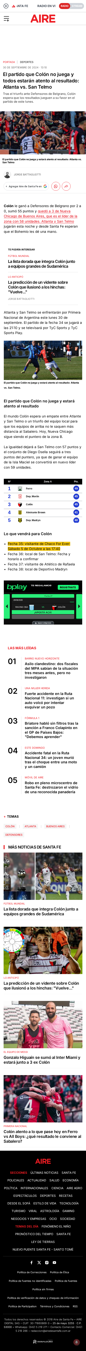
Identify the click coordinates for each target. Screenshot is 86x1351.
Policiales (15, 1180)
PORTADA (9, 62)
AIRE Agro (74, 1188)
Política (10, 1188)
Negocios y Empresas (28, 1219)
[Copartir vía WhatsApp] (55, 186)
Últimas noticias (44, 1173)
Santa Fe (69, 1173)
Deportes (26, 62)
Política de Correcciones (32, 1272)
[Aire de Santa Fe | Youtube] (54, 1263)
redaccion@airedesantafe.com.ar (51, 1330)
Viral (33, 1211)
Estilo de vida (44, 1203)
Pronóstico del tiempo (34, 1234)
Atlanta (30, 826)
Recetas (66, 1196)
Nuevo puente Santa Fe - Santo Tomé (43, 1249)
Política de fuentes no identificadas (30, 1280)
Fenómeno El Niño (56, 1226)
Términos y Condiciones (54, 1306)
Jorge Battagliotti (27, 174)
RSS (75, 1306)
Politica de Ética (59, 1272)
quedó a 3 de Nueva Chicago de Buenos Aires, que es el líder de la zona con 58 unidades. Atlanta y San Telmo (40, 216)
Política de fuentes (66, 1280)
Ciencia (57, 1188)
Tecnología (69, 1203)
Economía (71, 1180)
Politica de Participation (22, 1306)
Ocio (53, 1219)
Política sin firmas (43, 1289)
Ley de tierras (43, 1242)
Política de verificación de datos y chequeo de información (43, 1297)
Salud (54, 1180)
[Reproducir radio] (6, 6)
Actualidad (36, 1180)
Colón (10, 826)
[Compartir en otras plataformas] (66, 186)
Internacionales (34, 1188)
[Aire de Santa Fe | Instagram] (47, 1263)
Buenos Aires (55, 826)
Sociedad (67, 1219)
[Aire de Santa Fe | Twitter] (39, 1263)
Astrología (49, 1211)
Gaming (68, 1211)
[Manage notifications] (76, 1342)
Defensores (13, 834)
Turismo (18, 1211)
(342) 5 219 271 (38, 1327)
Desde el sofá (18, 1203)
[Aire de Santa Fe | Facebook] (31, 1263)
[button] (14, 18)
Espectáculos (25, 1196)
